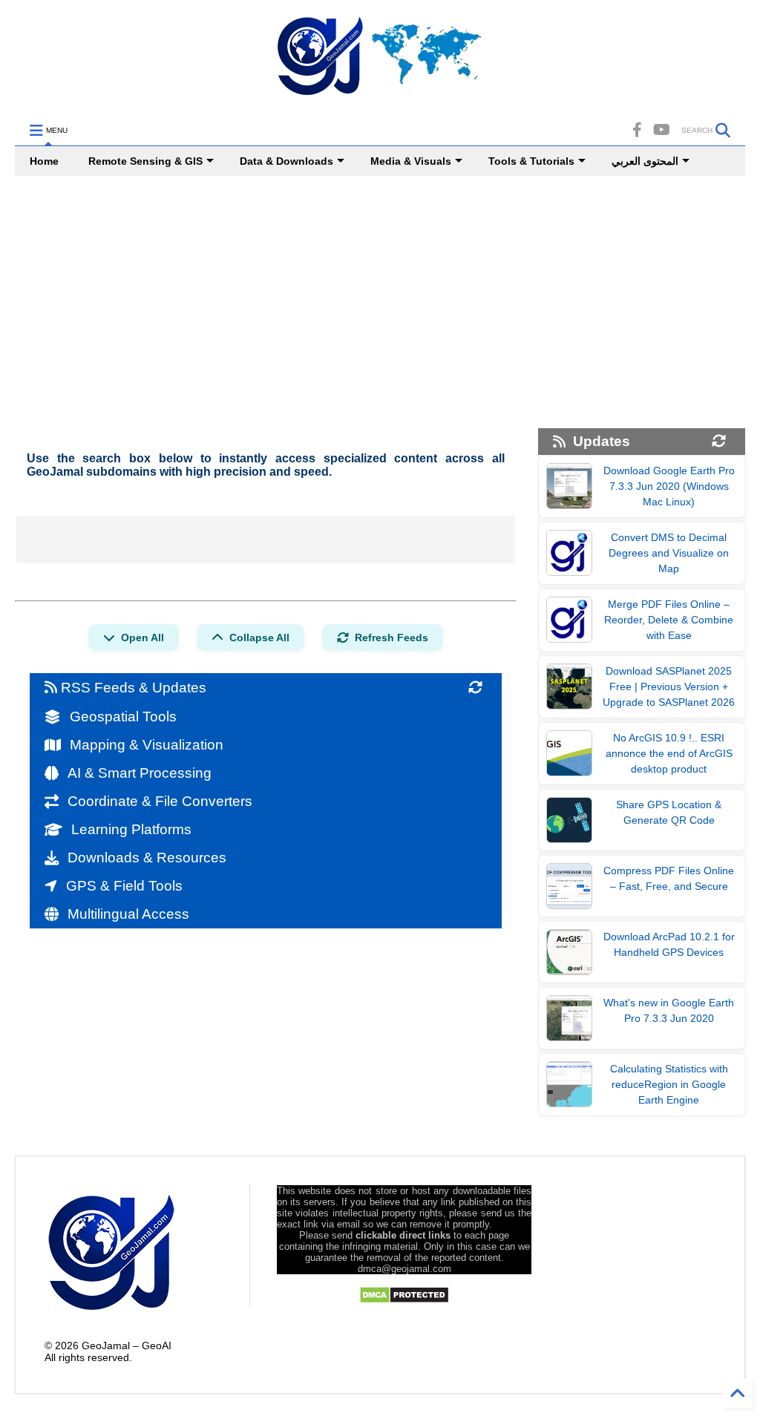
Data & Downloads (286, 161)
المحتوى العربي (645, 161)
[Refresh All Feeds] (475, 688)
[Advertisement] (380, 302)
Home (44, 161)
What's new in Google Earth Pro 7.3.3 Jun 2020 (668, 1010)
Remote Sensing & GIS (145, 161)
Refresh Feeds (391, 637)
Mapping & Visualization (146, 745)
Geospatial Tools (123, 716)
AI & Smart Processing (140, 773)
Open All (142, 637)
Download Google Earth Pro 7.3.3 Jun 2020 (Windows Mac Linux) (669, 486)
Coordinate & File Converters (160, 801)
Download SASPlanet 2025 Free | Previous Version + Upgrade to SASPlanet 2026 (669, 686)
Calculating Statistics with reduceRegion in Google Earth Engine (669, 1084)
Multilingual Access (128, 914)
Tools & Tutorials (531, 161)
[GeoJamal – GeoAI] (380, 97)
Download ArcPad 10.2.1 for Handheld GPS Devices (669, 944)
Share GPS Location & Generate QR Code (668, 812)
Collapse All (259, 637)
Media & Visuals (410, 161)
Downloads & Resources (147, 857)
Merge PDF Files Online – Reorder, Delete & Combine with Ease (668, 619)
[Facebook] (637, 130)
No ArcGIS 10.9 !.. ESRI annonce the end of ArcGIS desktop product (669, 753)
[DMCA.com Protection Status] (404, 1300)
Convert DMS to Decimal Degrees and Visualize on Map (669, 552)
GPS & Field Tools (124, 886)
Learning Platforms (131, 829)
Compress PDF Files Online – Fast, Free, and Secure (668, 878)
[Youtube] (661, 130)
